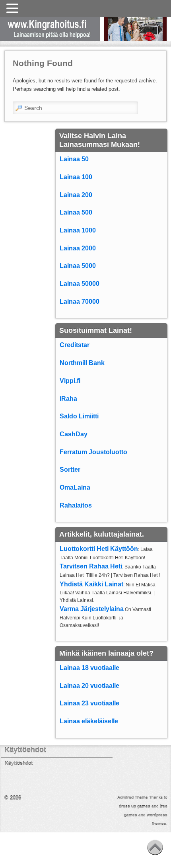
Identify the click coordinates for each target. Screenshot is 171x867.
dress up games (134, 806)
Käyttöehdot (19, 763)
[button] (13, 9)
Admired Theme (132, 797)
